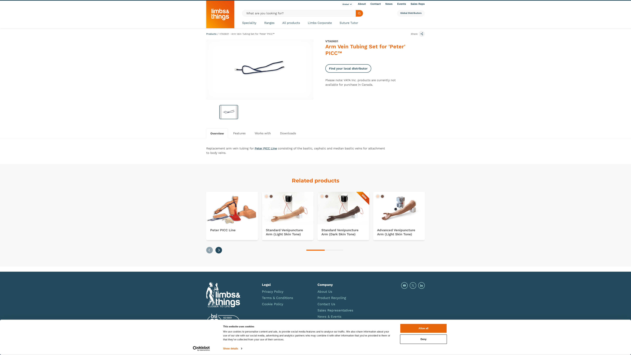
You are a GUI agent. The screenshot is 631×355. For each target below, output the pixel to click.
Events (401, 3)
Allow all (423, 328)
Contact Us (326, 304)
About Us (324, 292)
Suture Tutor (349, 22)
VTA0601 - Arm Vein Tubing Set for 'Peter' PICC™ (246, 34)
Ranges (269, 22)
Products (211, 34)
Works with (263, 133)
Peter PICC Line (266, 148)
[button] (228, 112)
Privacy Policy (272, 292)
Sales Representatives (335, 310)
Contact (375, 3)
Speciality (249, 22)
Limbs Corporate (320, 22)
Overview (217, 133)
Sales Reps (418, 3)
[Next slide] (218, 250)
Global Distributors (410, 13)
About (362, 3)
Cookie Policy (272, 304)
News (389, 3)
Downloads (288, 133)
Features (239, 133)
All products (291, 22)
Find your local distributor (348, 68)
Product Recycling (331, 298)
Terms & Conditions (277, 298)
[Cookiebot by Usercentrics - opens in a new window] (201, 348)
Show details (230, 348)
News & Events (329, 317)
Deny (423, 339)
